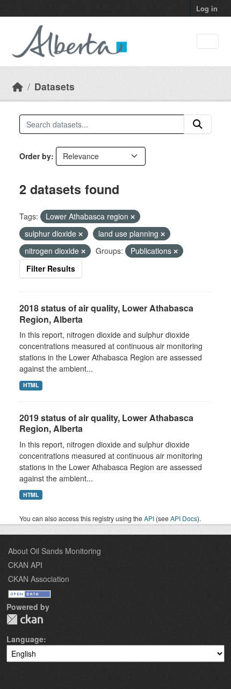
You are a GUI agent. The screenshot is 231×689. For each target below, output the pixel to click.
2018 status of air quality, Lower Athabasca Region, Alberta (106, 313)
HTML (31, 385)
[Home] (17, 86)
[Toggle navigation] (208, 41)
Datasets (54, 86)
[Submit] (198, 124)
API (149, 518)
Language (25, 639)
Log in (207, 8)
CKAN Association (38, 578)
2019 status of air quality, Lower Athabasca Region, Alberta (106, 423)
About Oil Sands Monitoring (54, 550)
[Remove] (133, 216)
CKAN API (25, 564)
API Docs (183, 518)
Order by (35, 156)
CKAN (24, 619)
